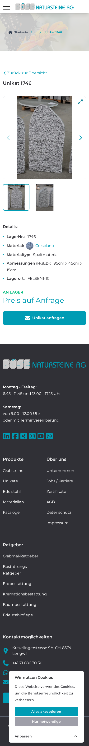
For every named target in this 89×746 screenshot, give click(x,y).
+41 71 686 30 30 (27, 663)
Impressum (58, 523)
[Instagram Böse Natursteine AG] (32, 436)
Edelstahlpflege (18, 615)
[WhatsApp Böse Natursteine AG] (50, 436)
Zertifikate (56, 491)
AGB (51, 502)
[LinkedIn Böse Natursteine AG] (7, 436)
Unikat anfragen (48, 318)
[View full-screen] (80, 102)
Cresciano (44, 245)
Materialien (13, 502)
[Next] (80, 138)
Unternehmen (60, 470)
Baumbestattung (19, 604)
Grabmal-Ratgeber (20, 556)
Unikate (10, 481)
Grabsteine (13, 470)
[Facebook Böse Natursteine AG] (15, 436)
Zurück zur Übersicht (27, 73)
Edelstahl (12, 491)
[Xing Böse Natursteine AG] (24, 436)
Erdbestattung (17, 583)
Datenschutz (59, 512)
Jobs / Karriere (60, 481)
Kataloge (11, 512)
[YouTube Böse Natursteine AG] (41, 436)
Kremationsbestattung (25, 594)
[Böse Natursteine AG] (44, 364)
